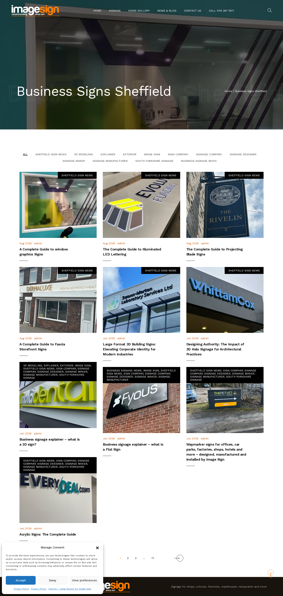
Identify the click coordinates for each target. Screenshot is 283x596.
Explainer (108, 154)
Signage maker (74, 160)
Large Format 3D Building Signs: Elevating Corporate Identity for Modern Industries (129, 349)
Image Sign (152, 154)
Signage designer (243, 154)
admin (38, 243)
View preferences (84, 580)
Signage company (209, 154)
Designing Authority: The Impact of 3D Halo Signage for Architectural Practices (215, 349)
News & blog (166, 10)
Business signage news (199, 160)
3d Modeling (83, 154)
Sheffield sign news (50, 154)
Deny (52, 580)
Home (97, 10)
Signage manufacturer (110, 160)
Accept (21, 580)
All (25, 154)
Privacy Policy (21, 589)
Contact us (192, 10)
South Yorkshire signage (154, 160)
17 (153, 558)
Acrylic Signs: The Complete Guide (47, 534)
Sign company (178, 154)
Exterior (129, 154)
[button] (97, 547)
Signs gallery (139, 10)
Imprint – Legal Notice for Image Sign (70, 589)
